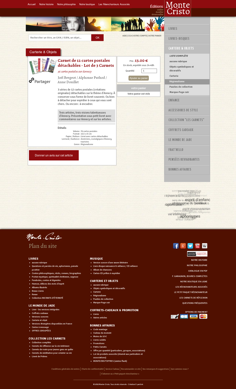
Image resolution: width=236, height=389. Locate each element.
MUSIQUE (96, 259)
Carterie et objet (39, 320)
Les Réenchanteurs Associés (114, 4)
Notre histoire (46, 4)
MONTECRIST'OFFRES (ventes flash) (110, 361)
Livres (173, 29)
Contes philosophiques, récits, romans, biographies (56, 273)
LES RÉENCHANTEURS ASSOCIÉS (191, 287)
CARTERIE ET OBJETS (104, 281)
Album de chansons (102, 269)
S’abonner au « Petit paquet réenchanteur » (120, 374)
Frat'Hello (176, 150)
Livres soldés (99, 340)
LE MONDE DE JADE (42, 305)
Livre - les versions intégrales (45, 309)
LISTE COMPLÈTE (178, 55)
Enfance (174, 100)
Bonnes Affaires (180, 169)
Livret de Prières (39, 356)
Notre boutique (87, 4)
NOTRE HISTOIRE (199, 260)
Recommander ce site (131, 369)
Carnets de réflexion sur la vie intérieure (50, 346)
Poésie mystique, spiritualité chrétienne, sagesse (55, 276)
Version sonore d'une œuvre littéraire (110, 262)
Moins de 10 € (100, 336)
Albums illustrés (39, 287)
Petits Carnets (100, 347)
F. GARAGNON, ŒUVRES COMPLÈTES (189, 276)
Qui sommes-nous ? (180, 369)
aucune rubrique (178, 61)
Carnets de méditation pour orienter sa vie (52, 353)
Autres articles (100, 317)
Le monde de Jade (180, 140)
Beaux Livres (38, 291)
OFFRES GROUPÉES (41, 330)
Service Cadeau (112, 369)
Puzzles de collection (180, 86)
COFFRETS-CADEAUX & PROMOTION (114, 310)
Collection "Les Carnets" (186, 120)
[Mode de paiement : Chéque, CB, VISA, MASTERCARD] (189, 316)
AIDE (124, 35)
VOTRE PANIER (154, 35)
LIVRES (33, 259)
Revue (34, 294)
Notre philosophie (66, 4)
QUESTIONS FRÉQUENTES (194, 303)
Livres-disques (179, 38)
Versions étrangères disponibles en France (52, 323)
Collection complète (41, 342)
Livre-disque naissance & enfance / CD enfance (115, 266)
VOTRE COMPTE (140, 35)
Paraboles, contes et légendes (46, 280)
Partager (42, 81)
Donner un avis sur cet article (54, 155)
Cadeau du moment (102, 333)
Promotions (98, 343)
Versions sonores (40, 316)
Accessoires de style (183, 110)
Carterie (173, 76)
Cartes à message (40, 327)
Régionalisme (176, 81)
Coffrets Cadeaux (181, 130)
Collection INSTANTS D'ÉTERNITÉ (47, 298)
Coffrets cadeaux (40, 313)
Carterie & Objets (181, 48)
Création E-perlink (135, 384)
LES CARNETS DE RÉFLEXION (193, 297)
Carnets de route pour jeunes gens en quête (52, 349)
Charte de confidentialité (92, 369)
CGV (130, 35)
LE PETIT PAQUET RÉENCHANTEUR (190, 292)
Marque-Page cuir (179, 92)
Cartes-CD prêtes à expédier (106, 273)
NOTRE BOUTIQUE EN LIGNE (193, 281)
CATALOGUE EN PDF (197, 271)
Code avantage (100, 329)
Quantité (130, 70)
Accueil (32, 4)
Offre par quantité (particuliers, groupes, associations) (119, 350)
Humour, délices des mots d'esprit (48, 283)
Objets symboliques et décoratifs (181, 68)
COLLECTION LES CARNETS (47, 338)
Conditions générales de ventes (65, 369)
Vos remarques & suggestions (156, 369)
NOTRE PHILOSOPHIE (197, 265)
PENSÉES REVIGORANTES (184, 159)
